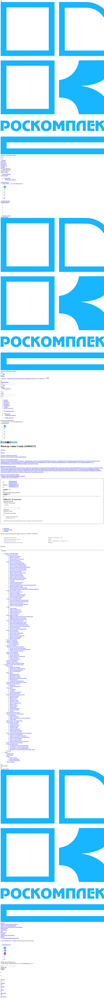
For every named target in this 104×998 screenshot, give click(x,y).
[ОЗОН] (5, 193)
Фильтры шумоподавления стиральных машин (13, 476)
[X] (8, 442)
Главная (3, 983)
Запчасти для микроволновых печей (70, 461)
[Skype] (14, 442)
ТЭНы (47, 461)
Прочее (24, 456)
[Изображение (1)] (30, 484)
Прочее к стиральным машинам (82, 469)
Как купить (4, 932)
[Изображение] (30, 481)
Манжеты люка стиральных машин (35, 469)
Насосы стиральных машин (51, 469)
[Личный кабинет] (1, 390)
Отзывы (3, 934)
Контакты (3, 993)
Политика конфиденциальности (10, 938)
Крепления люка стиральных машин (87, 467)
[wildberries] (5, 196)
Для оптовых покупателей (7, 935)
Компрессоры (4, 928)
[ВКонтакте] (1, 442)
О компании (4, 929)
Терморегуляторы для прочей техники (28, 463)
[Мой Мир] (6, 442)
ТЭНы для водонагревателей (8, 925)
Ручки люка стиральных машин (19, 470)
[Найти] (2, 159)
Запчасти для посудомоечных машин (51, 462)
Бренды (3, 936)
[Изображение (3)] (30, 486)
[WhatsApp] (5, 190)
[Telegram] (5, 187)
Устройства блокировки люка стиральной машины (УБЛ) (77, 470)
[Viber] (10, 442)
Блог (2, 931)
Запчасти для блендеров (11, 462)
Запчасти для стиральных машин (9, 924)
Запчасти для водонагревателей (37, 461)
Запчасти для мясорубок (86, 461)
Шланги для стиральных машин (9, 467)
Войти (2, 989)
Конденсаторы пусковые (55, 461)
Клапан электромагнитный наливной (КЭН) (66, 467)
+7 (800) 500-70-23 (6, 169)
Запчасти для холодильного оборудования (11, 456)
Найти (2, 967)
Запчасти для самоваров (67, 462)
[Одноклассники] (4, 442)
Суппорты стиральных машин (40, 470)
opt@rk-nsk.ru (5, 182)
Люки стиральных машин (19, 469)
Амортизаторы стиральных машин (26, 467)
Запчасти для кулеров (36, 462)
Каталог (3, 923)
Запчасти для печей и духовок (21, 461)
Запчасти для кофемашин (24, 462)
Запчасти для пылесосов (7, 461)
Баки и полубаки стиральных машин (44, 467)
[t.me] (5, 198)
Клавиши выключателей (12, 463)
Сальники (29, 470)
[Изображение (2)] (30, 485)
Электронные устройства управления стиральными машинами (27, 472)
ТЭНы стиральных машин (55, 470)
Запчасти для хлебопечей (80, 462)
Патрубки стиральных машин (66, 469)
